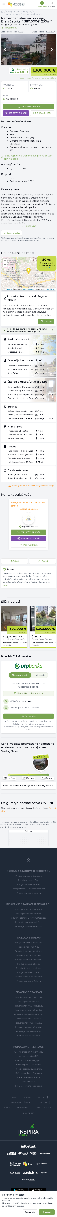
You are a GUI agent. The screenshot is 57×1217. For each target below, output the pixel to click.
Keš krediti (40, 675)
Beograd (27, 12)
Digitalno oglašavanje (21, 1102)
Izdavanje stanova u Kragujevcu (28, 1006)
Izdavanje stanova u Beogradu (28, 909)
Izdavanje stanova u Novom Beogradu (28, 918)
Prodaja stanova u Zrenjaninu (28, 959)
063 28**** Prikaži (18, 113)
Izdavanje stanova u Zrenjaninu (28, 1014)
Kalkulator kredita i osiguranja (28, 1086)
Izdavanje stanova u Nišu (28, 1001)
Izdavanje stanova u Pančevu (28, 1023)
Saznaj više (30, 1212)
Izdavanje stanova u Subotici (28, 1010)
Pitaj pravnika (28, 1081)
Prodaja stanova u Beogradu (28, 876)
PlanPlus (49, 268)
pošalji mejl (44, 113)
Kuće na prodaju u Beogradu (28, 1073)
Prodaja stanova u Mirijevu (28, 893)
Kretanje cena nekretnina (28, 1077)
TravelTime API (49, 289)
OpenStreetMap (28, 289)
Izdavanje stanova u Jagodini (28, 1027)
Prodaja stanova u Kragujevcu (28, 951)
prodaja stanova (13, 12)
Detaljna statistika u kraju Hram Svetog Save (27, 785)
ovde (5, 585)
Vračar (36, 12)
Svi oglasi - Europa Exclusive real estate (28, 504)
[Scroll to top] (28, 860)
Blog (14, 1097)
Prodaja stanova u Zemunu (28, 884)
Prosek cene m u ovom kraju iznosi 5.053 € (37, 78)
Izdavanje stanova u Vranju (28, 1031)
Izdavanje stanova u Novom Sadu (28, 997)
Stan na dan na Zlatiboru (28, 1035)
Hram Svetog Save (12, 14)
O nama (27, 1097)
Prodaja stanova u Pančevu (28, 972)
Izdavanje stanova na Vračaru (28, 922)
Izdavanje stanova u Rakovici (28, 926)
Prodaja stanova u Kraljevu (28, 981)
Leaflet (9, 289)
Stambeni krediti (20, 675)
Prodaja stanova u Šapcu (28, 964)
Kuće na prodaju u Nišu (28, 1056)
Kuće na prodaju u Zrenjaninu (28, 1069)
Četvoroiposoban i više (32, 14)
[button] (5, 261)
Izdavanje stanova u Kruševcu (28, 1018)
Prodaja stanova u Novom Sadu (28, 942)
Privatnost (28, 1113)
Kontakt (41, 1097)
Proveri (48, 321)
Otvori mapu (28, 274)
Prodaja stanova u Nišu (28, 947)
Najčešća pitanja (45, 1108)
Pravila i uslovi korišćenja (17, 1108)
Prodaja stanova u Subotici (28, 955)
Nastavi (47, 1212)
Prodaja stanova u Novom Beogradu (28, 889)
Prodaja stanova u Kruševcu (28, 968)
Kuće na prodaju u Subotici (28, 1064)
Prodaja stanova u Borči (29, 880)
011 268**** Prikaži (30, 107)
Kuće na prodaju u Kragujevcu (28, 1060)
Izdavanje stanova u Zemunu (28, 913)
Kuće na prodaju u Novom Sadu (28, 1052)
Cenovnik (43, 1102)
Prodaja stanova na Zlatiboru (28, 977)
